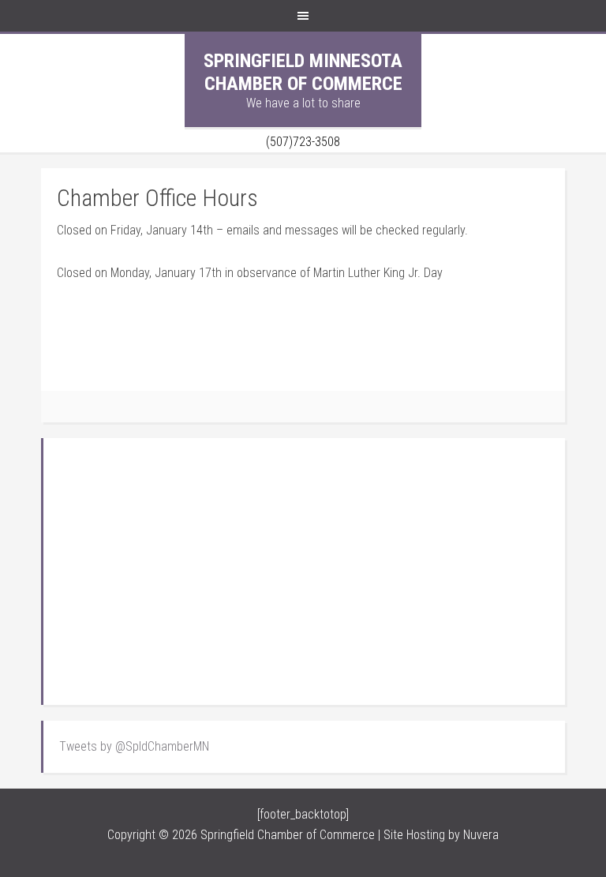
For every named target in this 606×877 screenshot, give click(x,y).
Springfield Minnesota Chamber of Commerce (303, 72)
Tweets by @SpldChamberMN (134, 746)
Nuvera (481, 834)
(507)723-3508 (303, 141)
